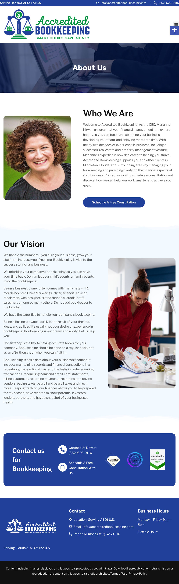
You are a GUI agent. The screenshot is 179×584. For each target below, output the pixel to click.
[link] (174, 30)
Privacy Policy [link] (138, 573)
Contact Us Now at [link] (83, 448)
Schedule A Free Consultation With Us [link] (82, 468)
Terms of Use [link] (118, 573)
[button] (176, 24)
